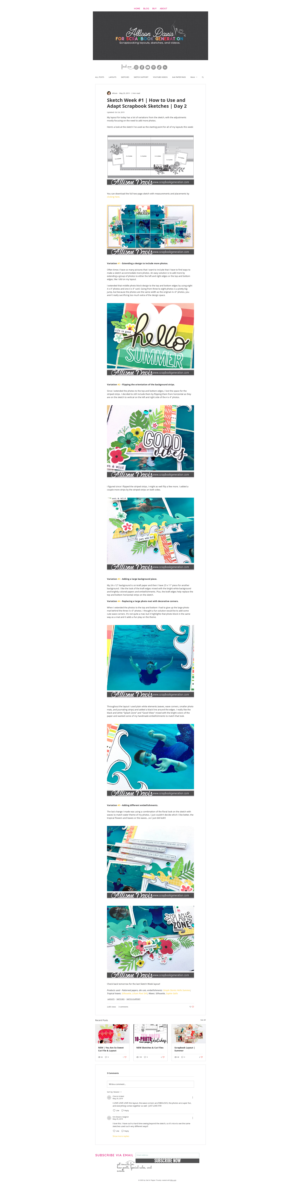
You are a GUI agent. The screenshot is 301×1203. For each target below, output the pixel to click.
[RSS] (165, 67)
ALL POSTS (99, 77)
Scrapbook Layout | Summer (184, 1049)
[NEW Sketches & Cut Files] (151, 1033)
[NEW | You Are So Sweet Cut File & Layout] (112, 1033)
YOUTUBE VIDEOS (160, 77)
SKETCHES (125, 77)
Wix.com (173, 1180)
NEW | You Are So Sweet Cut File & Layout (111, 1049)
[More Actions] (192, 1097)
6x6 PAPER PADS (179, 77)
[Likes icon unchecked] (114, 1110)
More (192, 77)
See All (203, 1020)
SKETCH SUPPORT (141, 77)
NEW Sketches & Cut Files (149, 1047)
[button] (203, 77)
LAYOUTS (112, 77)
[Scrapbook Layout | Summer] (189, 1033)
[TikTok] (159, 67)
